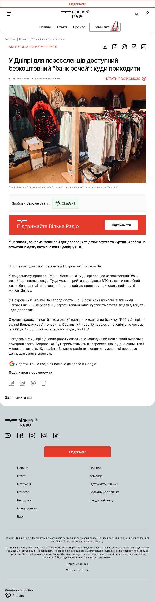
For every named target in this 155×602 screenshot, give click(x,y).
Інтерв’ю (23, 492)
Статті (62, 27)
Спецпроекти (27, 508)
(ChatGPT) (69, 203)
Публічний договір (77, 563)
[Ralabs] (19, 595)
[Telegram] (44, 435)
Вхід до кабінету (101, 500)
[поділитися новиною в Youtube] (105, 46)
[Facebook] (20, 435)
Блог (20, 516)
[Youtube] (8, 435)
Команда (96, 476)
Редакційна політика (104, 492)
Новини (45, 27)
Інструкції (24, 484)
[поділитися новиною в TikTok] (143, 46)
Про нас (79, 27)
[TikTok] (56, 435)
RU (137, 14)
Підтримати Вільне (103, 484)
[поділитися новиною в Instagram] (124, 46)
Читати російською (122, 79)
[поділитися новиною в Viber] (33, 383)
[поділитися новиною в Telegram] (134, 46)
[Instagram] (32, 435)
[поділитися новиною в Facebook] (114, 46)
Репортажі (24, 500)
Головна (10, 39)
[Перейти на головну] (75, 14)
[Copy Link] (44, 383)
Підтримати (121, 225)
